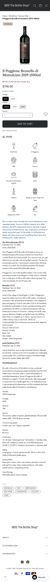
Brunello (8, 488)
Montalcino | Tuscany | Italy (18, 16)
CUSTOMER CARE (10, 546)
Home (4, 16)
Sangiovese (22, 492)
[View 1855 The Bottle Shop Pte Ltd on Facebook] (28, 562)
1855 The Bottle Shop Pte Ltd (21, 568)
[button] (34, 5)
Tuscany (35, 492)
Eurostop (41, 568)
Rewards (42, 577)
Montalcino (30, 488)
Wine (6, 495)
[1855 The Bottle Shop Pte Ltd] (17, 5)
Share (9, 136)
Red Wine (8, 492)
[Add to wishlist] (46, 114)
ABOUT (5, 538)
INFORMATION (8, 554)
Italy (19, 488)
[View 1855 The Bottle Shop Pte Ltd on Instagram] (22, 562)
